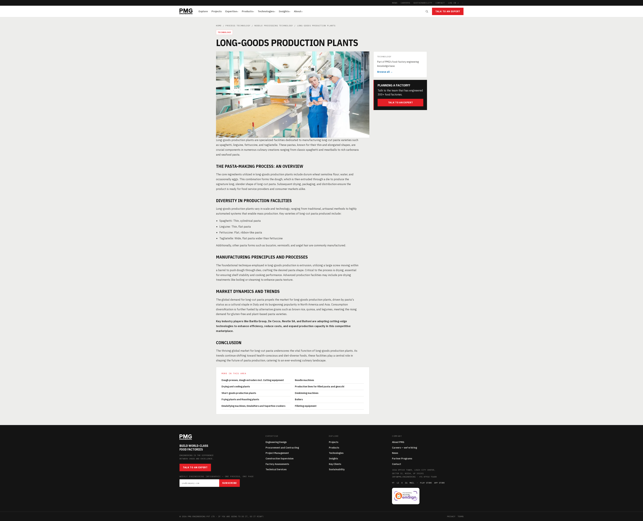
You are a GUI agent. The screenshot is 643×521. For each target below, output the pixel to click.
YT (393, 482)
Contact (396, 464)
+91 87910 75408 (428, 476)
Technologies (266, 11)
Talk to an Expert (447, 11)
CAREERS (405, 3)
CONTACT (440, 3)
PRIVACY (451, 516)
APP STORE (439, 482)
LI (398, 482)
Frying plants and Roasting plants (240, 399)
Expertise (231, 11)
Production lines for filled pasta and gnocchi (319, 386)
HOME (219, 25)
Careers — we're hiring (404, 447)
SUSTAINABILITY (422, 3)
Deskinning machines (306, 393)
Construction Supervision (280, 458)
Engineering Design (276, 442)
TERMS (460, 516)
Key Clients (335, 464)
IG (406, 482)
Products (247, 11)
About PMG (398, 442)
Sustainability (337, 469)
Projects (216, 11)
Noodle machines (304, 380)
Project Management (277, 453)
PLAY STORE (426, 482)
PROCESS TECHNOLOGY (238, 25)
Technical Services (276, 469)
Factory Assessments (277, 464)
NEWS (395, 3)
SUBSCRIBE (229, 482)
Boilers (299, 399)
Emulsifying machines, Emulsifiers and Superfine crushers (253, 405)
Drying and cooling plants (236, 386)
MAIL (412, 482)
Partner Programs (402, 458)
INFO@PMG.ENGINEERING (403, 476)
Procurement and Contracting (282, 447)
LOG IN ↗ (453, 3)
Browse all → (385, 71)
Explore (203, 11)
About (297, 11)
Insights (284, 11)
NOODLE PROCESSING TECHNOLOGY (274, 25)
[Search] (427, 11)
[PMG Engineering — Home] (186, 11)
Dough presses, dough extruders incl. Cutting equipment (253, 380)
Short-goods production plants (239, 393)
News (395, 453)
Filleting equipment (305, 405)
